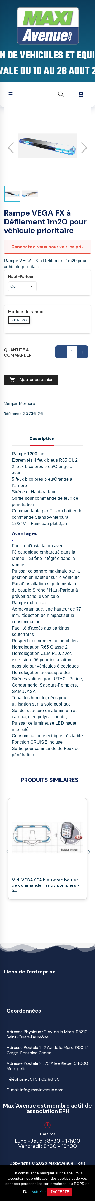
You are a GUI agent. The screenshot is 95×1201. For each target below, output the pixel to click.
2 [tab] (45, 908)
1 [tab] (39, 908)
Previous (6, 851)
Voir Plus (39, 1191)
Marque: (11, 403)
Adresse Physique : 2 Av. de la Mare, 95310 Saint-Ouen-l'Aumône (47, 1034)
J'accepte (59, 1192)
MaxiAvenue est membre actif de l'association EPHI (47, 1108)
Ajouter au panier (31, 380)
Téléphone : (33, 1079)
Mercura (27, 403)
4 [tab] (55, 908)
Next (88, 851)
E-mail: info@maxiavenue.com (35, 1090)
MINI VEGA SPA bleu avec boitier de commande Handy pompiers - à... (46, 885)
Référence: (13, 413)
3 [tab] (50, 908)
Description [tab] (42, 438)
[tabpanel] (47, 851)
